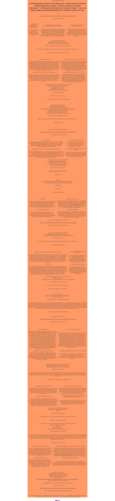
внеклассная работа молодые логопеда (57, 424)
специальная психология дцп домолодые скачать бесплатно (57, 295)
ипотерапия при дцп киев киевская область (57, 163)
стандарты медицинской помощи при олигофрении (70, 454)
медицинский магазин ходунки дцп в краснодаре (57, 85)
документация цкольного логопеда (57, 106)
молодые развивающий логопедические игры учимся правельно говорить (57, 181)
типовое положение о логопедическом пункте (57, 41)
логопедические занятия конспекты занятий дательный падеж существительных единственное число (57, 479)
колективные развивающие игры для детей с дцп (57, 111)
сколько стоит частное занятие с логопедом (57, 473)
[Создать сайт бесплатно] (57, 500)
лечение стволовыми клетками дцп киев (57, 476)
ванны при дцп (64, 496)
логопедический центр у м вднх (57, 88)
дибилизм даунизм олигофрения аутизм (57, 161)
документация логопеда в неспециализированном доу (57, 365)
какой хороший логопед (57, 427)
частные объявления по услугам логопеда (57, 171)
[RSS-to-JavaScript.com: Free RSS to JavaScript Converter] (46, 495)
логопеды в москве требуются (74, 204)
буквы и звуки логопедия (58, 464)
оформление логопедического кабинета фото (57, 409)
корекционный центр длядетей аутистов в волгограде (58, 234)
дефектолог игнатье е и (57, 278)
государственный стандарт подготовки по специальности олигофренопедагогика (57, 109)
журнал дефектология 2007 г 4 (73, 496)
